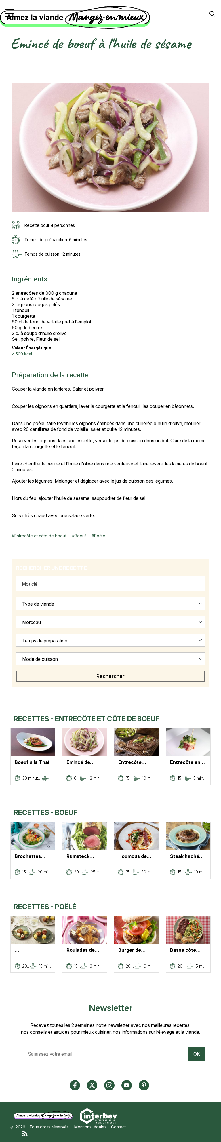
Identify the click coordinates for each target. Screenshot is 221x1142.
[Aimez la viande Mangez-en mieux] (45, 1115)
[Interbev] (98, 1115)
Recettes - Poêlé (45, 907)
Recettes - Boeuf (45, 812)
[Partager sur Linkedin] (15, 73)
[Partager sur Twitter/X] (15, 60)
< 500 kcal (22, 353)
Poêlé (99, 535)
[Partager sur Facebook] (15, 66)
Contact (118, 1126)
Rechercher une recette (51, 568)
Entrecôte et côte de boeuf (40, 535)
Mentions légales (90, 1126)
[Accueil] (109, 17)
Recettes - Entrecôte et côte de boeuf (87, 719)
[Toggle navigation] (9, 13)
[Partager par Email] (15, 79)
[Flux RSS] (116, 1133)
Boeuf (80, 535)
